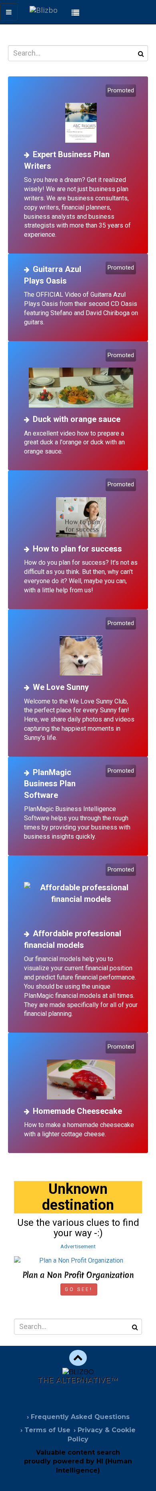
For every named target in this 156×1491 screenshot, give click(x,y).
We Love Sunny (61, 687)
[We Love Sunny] (81, 647)
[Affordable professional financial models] (81, 893)
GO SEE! (78, 1289)
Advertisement (78, 1246)
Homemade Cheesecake (77, 1111)
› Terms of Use (45, 1430)
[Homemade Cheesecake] (81, 1071)
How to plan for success (77, 549)
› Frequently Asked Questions (78, 1417)
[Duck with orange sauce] (81, 379)
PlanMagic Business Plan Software (50, 783)
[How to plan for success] (81, 508)
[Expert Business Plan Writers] (81, 114)
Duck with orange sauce (76, 419)
